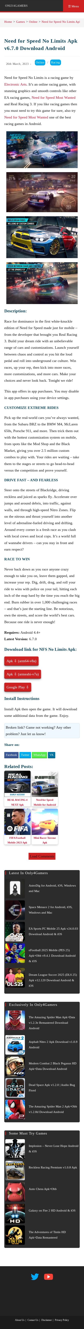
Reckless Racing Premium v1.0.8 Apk (53, 1167)
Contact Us (33, 1320)
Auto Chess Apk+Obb (43, 1189)
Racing (55, 62)
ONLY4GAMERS (16, 5)
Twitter (25, 754)
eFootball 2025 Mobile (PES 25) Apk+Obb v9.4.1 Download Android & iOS (52, 956)
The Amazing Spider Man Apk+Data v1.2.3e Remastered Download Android (52, 1023)
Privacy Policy (62, 1320)
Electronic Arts (15, 84)
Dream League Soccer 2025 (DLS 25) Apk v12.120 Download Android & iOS (53, 980)
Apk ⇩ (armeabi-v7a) (23, 674)
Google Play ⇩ (18, 687)
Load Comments (42, 856)
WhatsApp (39, 754)
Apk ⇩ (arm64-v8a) (21, 661)
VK (52, 754)
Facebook (11, 754)
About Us (19, 1320)
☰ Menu (73, 6)
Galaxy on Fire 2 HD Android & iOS (52, 1210)
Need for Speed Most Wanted (53, 98)
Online (40, 62)
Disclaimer (46, 1320)
